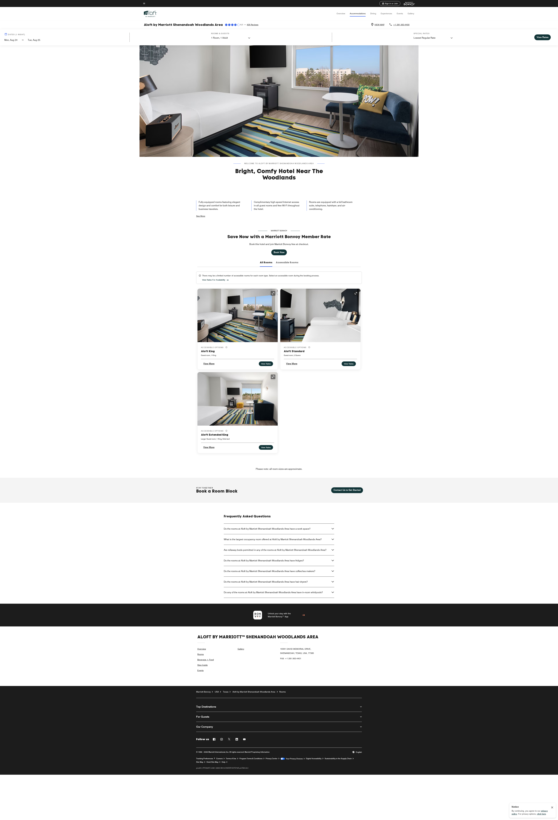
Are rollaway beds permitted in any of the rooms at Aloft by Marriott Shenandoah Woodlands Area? (275, 550)
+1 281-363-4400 (401, 25)
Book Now (279, 252)
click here (541, 814)
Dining (373, 13)
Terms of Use (231, 759)
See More (200, 216)
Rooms (200, 654)
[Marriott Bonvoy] (407, 3)
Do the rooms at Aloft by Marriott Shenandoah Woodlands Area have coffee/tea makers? (269, 571)
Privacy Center (271, 759)
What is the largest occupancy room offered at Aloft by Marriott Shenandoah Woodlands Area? (273, 539)
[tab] (266, 262)
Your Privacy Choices (294, 759)
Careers (219, 759)
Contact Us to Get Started (347, 490)
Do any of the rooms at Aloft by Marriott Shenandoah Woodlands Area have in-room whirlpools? (273, 592)
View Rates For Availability (213, 280)
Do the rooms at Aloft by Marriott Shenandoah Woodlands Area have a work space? (267, 528)
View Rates (266, 364)
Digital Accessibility (313, 759)
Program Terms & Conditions (250, 759)
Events (400, 13)
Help (223, 762)
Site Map (199, 762)
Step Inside (202, 665)
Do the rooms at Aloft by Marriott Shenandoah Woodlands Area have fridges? (264, 560)
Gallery (411, 13)
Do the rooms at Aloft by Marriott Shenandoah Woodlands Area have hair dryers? (266, 581)
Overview (341, 13)
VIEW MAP (379, 25)
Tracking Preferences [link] (204, 759)
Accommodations (358, 13)
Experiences (386, 13)
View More (208, 363)
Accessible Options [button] (212, 347)
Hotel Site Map (212, 762)
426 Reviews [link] (252, 25)
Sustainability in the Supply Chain (338, 759)
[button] (389, 3)
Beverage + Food (205, 660)
